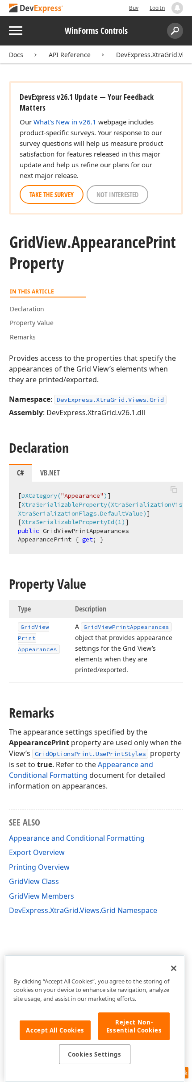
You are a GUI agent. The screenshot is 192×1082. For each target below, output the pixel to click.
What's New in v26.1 (64, 121)
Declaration (27, 309)
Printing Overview (39, 867)
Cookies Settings (94, 1054)
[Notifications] (177, 8)
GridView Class (34, 881)
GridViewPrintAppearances (86, 531)
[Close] (174, 968)
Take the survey (51, 194)
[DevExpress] (36, 8)
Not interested (117, 194)
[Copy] (173, 489)
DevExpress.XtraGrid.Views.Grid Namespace (83, 910)
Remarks (23, 337)
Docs (16, 54)
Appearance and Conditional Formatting (77, 838)
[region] (94, 1018)
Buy (133, 8)
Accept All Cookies (55, 1030)
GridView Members (41, 896)
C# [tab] (20, 473)
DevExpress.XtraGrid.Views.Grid (110, 400)
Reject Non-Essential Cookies (134, 1026)
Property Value (32, 322)
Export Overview (37, 852)
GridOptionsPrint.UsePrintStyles (90, 754)
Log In (157, 8)
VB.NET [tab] (50, 473)
